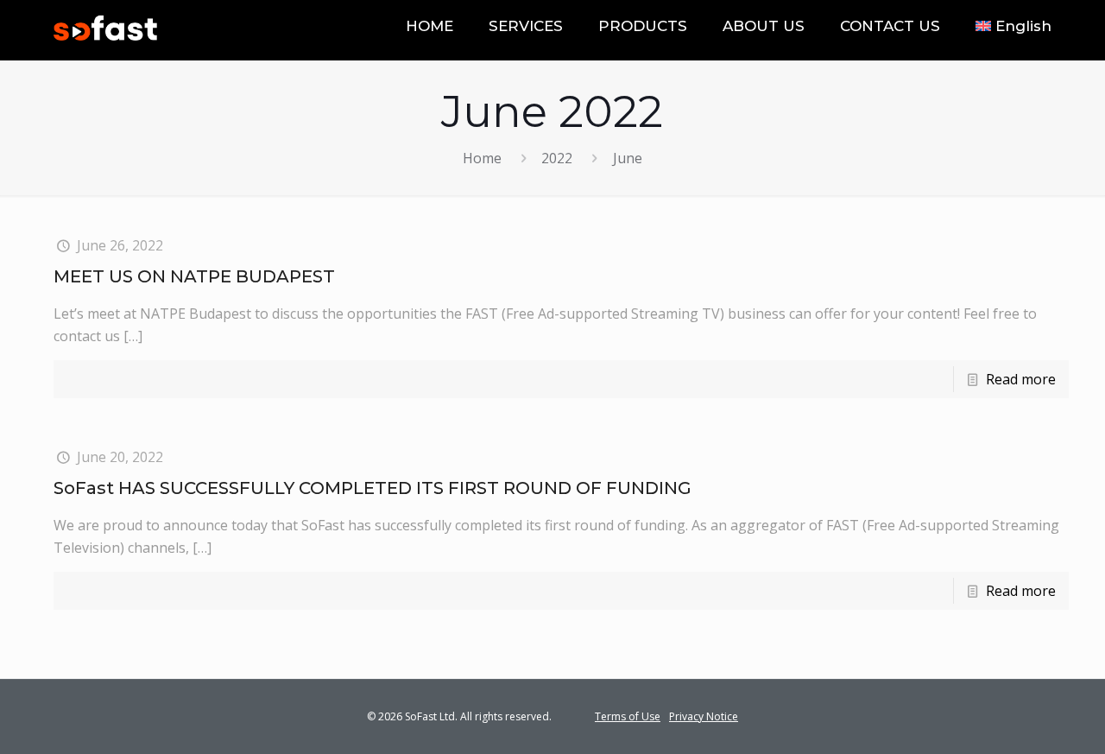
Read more (1021, 379)
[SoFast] (105, 26)
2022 (556, 158)
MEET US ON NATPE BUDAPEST (194, 276)
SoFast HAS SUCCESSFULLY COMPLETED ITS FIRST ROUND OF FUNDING (372, 488)
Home (482, 158)
